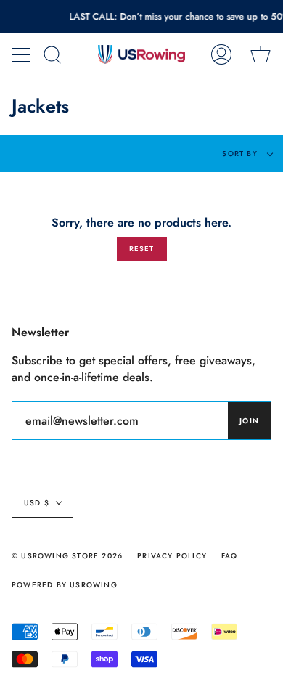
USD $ (36, 502)
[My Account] (221, 54)
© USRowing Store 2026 (67, 555)
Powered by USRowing (65, 584)
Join (249, 420)
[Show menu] (22, 54)
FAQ (229, 555)
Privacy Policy (172, 555)
